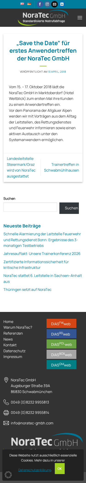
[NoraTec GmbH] (43, 17)
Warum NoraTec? (17, 327)
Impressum (12, 356)
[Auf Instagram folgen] (47, 4)
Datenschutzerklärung (34, 470)
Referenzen (13, 333)
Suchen (9, 198)
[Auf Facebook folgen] (40, 4)
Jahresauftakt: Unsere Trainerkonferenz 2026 (41, 253)
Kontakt (10, 344)
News (8, 339)
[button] (80, 17)
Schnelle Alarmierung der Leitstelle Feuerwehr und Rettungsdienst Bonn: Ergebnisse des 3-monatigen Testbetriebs (42, 239)
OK (60, 469)
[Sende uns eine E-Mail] (54, 4)
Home (8, 321)
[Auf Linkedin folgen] (61, 4)
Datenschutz (14, 350)
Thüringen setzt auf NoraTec (27, 289)
